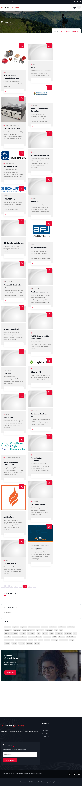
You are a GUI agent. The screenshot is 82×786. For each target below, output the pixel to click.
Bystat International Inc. (40, 155)
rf (35, 640)
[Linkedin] (74, 1)
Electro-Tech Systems (12, 128)
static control (63, 640)
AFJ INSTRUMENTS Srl (39, 248)
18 (25, 586)
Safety (47, 640)
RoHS (40, 640)
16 (15, 586)
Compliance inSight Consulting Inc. (11, 463)
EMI (38, 633)
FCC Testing (59, 633)
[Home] (10, 7)
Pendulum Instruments (39, 292)
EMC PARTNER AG (10, 563)
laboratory (47, 636)
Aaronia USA (8, 417)
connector (40, 630)
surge (71, 640)
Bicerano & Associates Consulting (39, 110)
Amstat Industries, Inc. (12, 329)
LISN (54, 636)
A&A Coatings (9, 517)
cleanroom (7, 630)
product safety (9, 640)
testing (14, 643)
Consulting (49, 630)
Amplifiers (23, 627)
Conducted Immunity (28, 630)
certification (62, 627)
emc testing (31, 633)
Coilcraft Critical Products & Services (11, 77)
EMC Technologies (38, 504)
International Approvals (35, 636)
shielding (54, 640)
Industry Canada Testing (19, 636)
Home (56, 31)
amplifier (15, 627)
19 (30, 586)
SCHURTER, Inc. (9, 199)
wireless (37, 643)
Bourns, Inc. (35, 201)
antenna (44, 627)
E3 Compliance (36, 548)
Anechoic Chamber (34, 627)
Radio (30, 640)
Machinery (61, 636)
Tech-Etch (7, 373)
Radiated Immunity (21, 640)
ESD (51, 633)
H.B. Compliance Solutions (14, 243)
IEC (75, 633)
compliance (17, 630)
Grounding (68, 633)
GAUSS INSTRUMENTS (12, 166)
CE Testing (71, 627)
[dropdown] (79, 7)
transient (29, 643)
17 (20, 586)
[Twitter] (80, 1)
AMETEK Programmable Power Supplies (40, 337)
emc (61, 630)
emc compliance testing (11, 633)
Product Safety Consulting (36, 459)
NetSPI (33, 67)
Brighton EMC (36, 372)
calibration (52, 627)
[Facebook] (77, 1)
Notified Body (71, 636)
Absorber (7, 627)
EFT (56, 630)
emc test (22, 633)
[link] (5, 91)
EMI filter (45, 633)
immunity (7, 636)
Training (21, 643)
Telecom (7, 643)
